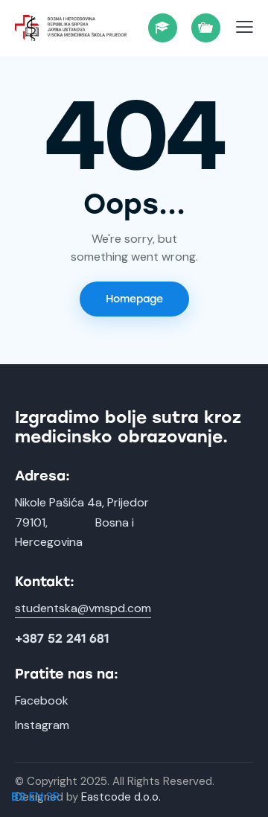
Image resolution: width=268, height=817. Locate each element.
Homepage (134, 299)
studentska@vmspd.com (83, 608)
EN (36, 796)
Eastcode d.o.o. (121, 796)
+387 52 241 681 (62, 639)
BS (18, 796)
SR (53, 796)
